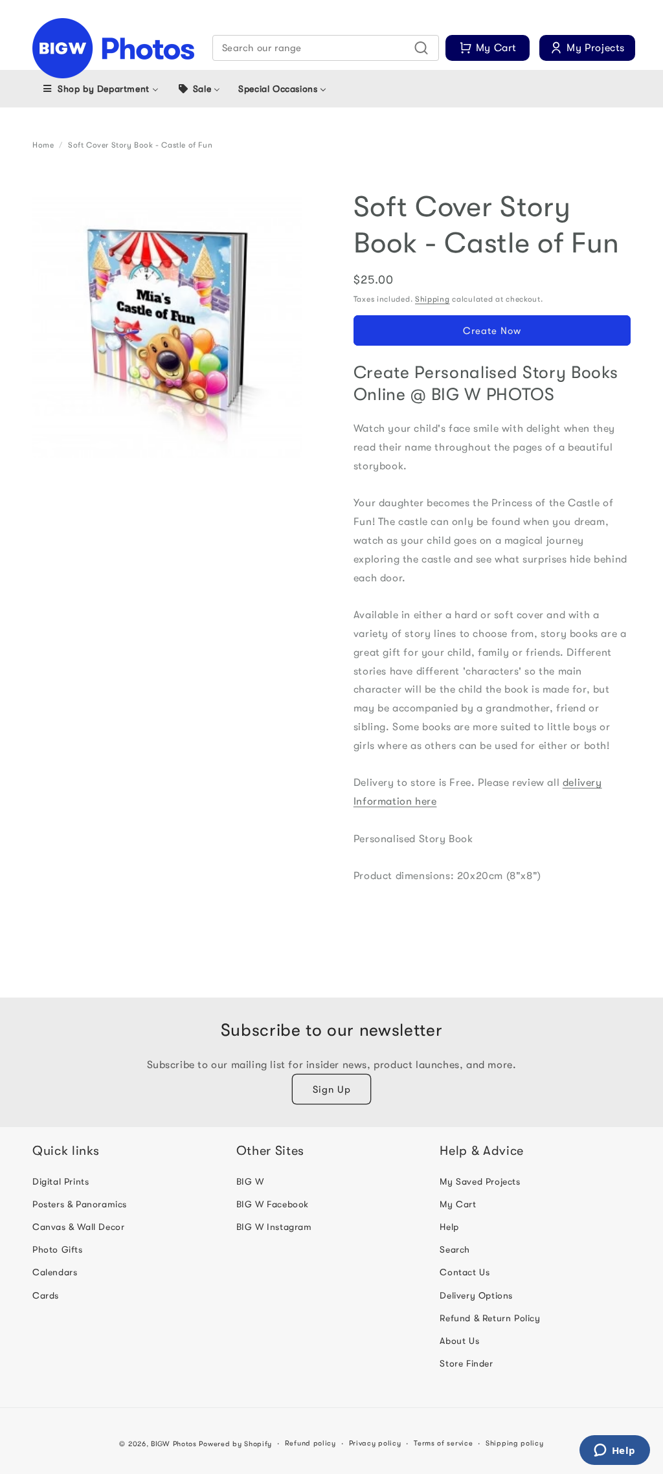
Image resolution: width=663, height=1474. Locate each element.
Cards (45, 1295)
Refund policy (310, 1443)
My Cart (458, 1204)
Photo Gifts (57, 1249)
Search (455, 1249)
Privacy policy (375, 1443)
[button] (326, 48)
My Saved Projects (480, 1181)
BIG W (250, 1181)
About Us (459, 1340)
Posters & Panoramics (79, 1204)
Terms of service (443, 1443)
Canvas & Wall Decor (78, 1227)
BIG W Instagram (274, 1227)
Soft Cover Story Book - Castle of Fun (140, 145)
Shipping (432, 299)
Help (449, 1227)
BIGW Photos (174, 1444)
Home (43, 145)
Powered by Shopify (235, 1444)
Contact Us (464, 1272)
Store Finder (466, 1363)
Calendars (54, 1272)
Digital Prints (60, 1181)
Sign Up (332, 1089)
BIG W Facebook (272, 1204)
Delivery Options (476, 1295)
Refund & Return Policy (490, 1318)
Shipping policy (515, 1443)
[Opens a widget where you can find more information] (614, 1451)
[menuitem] (100, 88)
